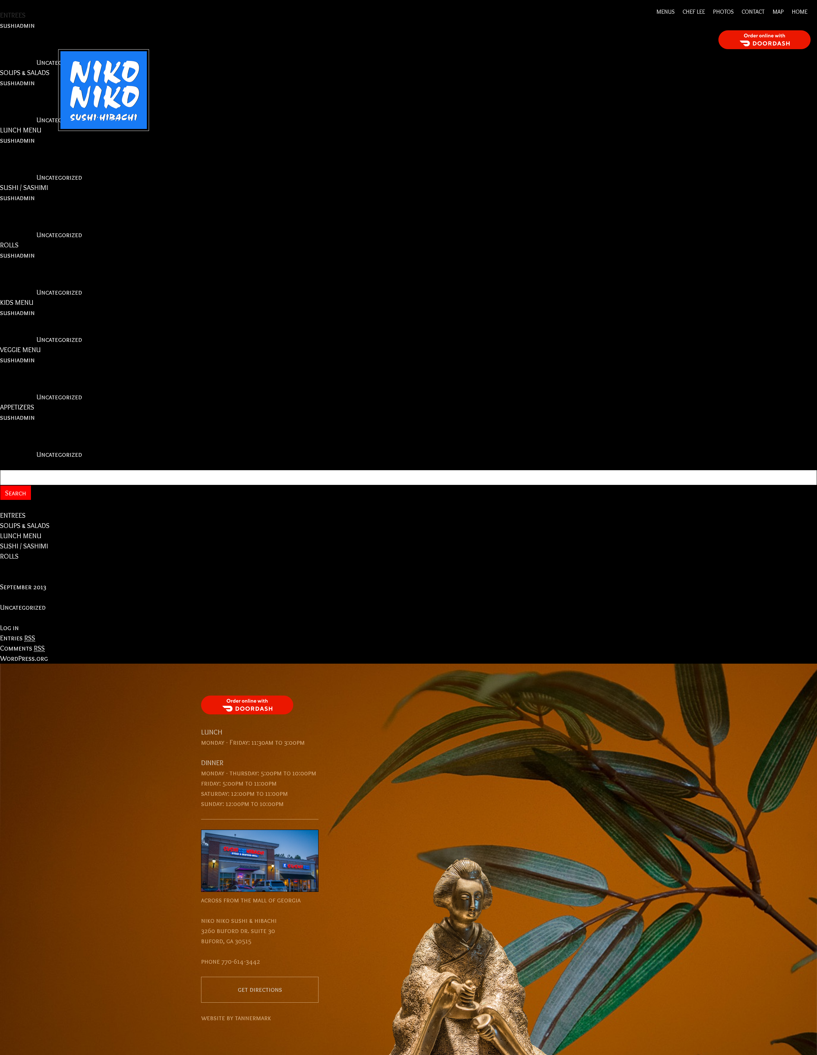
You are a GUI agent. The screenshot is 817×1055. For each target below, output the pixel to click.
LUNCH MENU (20, 535)
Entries (17, 638)
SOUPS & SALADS (24, 525)
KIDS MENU (17, 302)
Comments (22, 648)
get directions (260, 989)
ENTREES (13, 515)
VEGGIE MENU (20, 349)
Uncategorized (59, 177)
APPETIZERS (17, 407)
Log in (9, 627)
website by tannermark (236, 1018)
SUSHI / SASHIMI (24, 187)
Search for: (17, 464)
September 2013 (23, 587)
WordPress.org (24, 658)
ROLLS (9, 245)
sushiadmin (17, 140)
